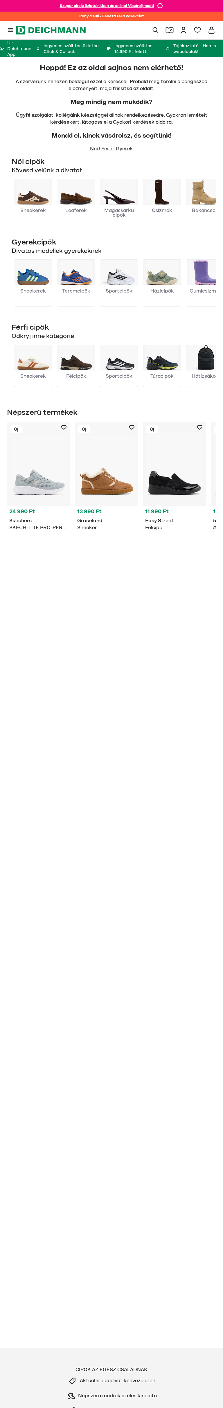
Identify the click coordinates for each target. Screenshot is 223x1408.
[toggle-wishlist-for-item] (63, 427)
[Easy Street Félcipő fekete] (174, 477)
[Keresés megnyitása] (155, 30)
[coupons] (169, 30)
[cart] (211, 30)
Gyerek (124, 148)
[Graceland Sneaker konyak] (106, 477)
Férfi (107, 148)
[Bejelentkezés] (183, 30)
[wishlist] (197, 30)
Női (94, 148)
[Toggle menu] (10, 30)
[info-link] (160, 5)
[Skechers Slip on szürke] (38, 477)
